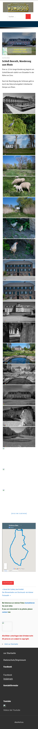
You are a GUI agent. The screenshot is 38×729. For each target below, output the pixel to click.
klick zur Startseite (11, 644)
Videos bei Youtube (11, 710)
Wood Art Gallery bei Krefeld (13, 589)
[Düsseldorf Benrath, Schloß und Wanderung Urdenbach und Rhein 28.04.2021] (19, 103)
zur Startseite (9, 653)
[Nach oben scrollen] (35, 726)
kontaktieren (30, 603)
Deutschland (8, 583)
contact (5, 612)
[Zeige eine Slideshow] (19, 513)
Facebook (7, 674)
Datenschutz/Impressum (14, 660)
